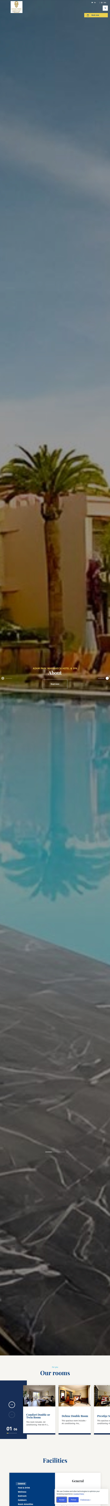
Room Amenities (25, 1504)
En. (95, 2)
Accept (61, 1499)
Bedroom (22, 1496)
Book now (95, 15)
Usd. (105, 2)
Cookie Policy (78, 1494)
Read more (55, 684)
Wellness (22, 1492)
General (21, 1483)
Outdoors (22, 1500)
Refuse (73, 1499)
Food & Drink (24, 1487)
